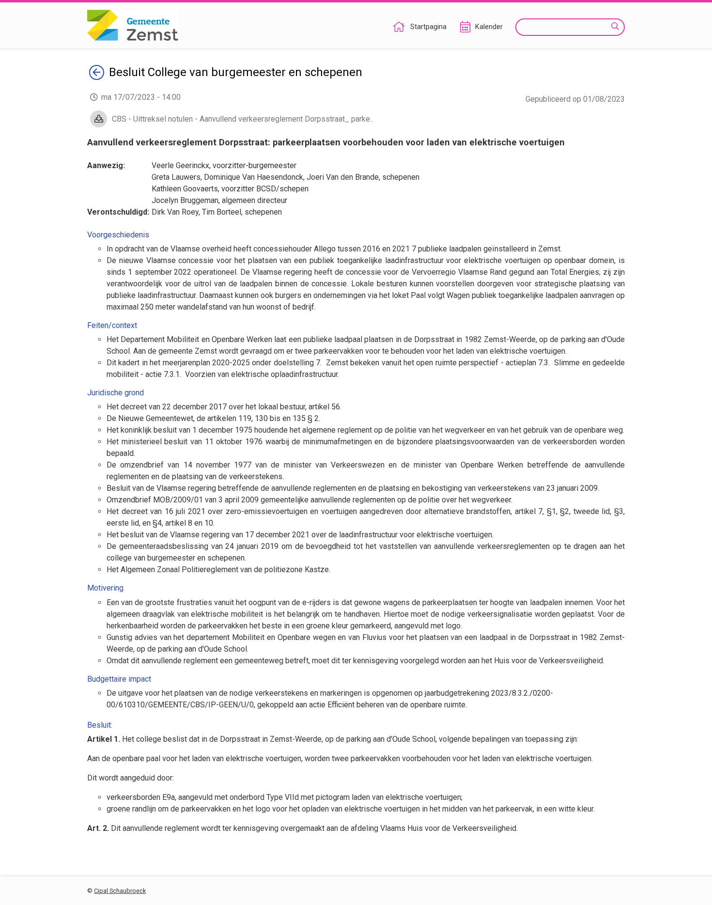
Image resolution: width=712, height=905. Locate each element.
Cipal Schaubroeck (120, 890)
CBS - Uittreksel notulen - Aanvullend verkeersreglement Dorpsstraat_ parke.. (242, 119)
